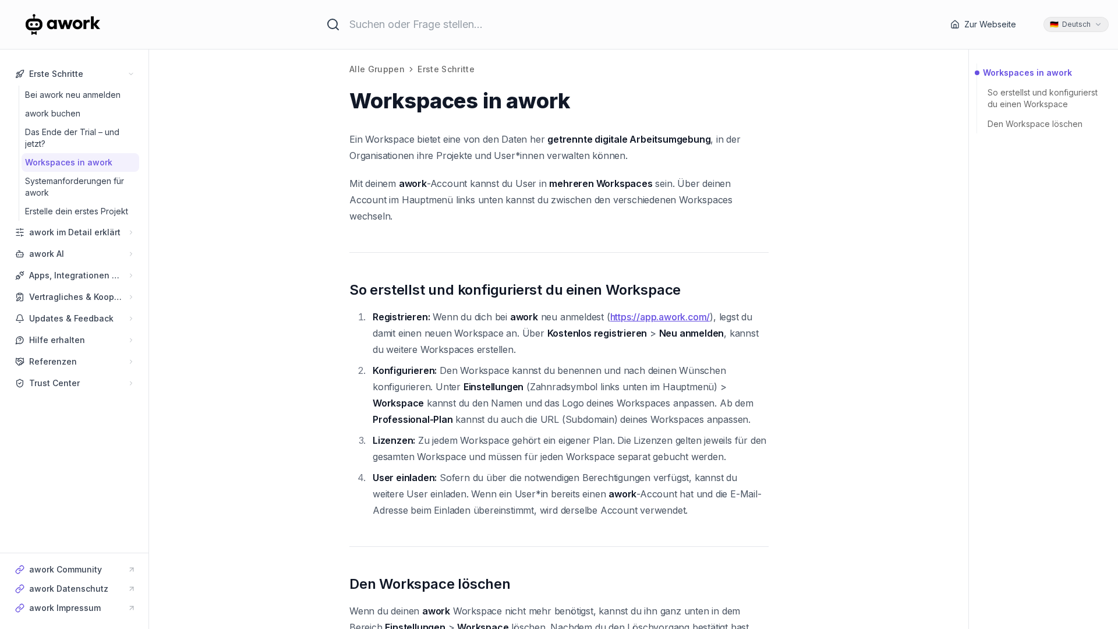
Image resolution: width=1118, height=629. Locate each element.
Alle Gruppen (377, 69)
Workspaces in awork (1027, 72)
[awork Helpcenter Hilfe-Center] (78, 24)
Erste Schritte (446, 69)
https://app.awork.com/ (660, 317)
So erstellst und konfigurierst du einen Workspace (1043, 98)
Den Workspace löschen (1035, 124)
